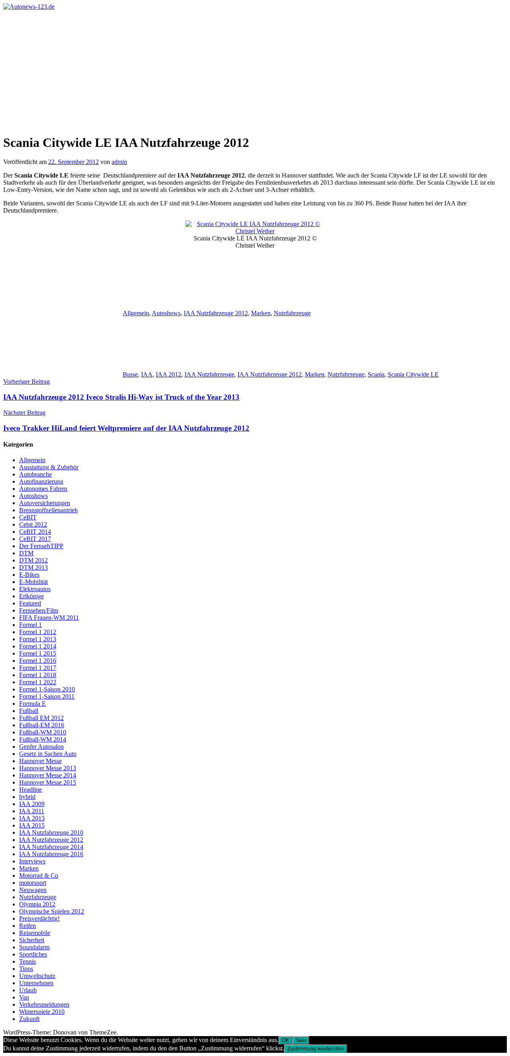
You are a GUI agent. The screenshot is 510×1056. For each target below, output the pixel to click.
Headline (30, 789)
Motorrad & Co (38, 875)
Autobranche (35, 474)
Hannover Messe (40, 760)
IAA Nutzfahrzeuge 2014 (51, 846)
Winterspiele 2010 (42, 1011)
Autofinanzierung (41, 481)
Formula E (32, 703)
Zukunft (29, 1018)
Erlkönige (31, 596)
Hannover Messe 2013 (47, 768)
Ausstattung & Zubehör (48, 467)
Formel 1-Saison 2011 (47, 696)
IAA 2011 (31, 811)
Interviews (32, 861)
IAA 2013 (32, 818)
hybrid (27, 796)
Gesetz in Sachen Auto (47, 753)
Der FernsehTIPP (41, 546)
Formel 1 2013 (37, 639)
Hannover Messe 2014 (47, 775)
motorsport (32, 882)
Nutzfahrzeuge (292, 313)
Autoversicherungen (44, 503)
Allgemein (136, 313)
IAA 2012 (168, 374)
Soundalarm (34, 947)
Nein (301, 1040)
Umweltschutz (37, 975)
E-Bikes (29, 574)
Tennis (27, 961)
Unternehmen (36, 983)
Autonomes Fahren (43, 488)
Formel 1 (30, 624)
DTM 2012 (33, 560)
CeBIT (28, 517)
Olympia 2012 (37, 904)
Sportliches (33, 954)
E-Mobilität (33, 581)
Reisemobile (34, 932)
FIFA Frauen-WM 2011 (49, 617)
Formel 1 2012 (37, 632)
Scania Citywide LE (413, 374)
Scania (376, 374)
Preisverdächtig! (39, 918)
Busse (130, 374)
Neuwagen (33, 889)
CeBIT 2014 (35, 531)
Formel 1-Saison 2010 (47, 689)
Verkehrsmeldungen (44, 1004)
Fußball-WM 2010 (42, 732)
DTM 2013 (33, 567)
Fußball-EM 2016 (41, 725)
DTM (26, 553)
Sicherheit (31, 940)
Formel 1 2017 (37, 667)
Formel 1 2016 (37, 660)
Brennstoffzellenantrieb (48, 510)
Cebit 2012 (33, 524)
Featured (30, 603)
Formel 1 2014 (37, 646)
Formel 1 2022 (37, 682)
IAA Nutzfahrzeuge (209, 374)
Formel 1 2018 (37, 674)
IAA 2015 (32, 825)
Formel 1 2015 (37, 653)
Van (24, 997)
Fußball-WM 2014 (42, 739)
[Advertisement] (255, 70)
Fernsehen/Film (38, 610)
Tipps (26, 968)
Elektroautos (35, 589)
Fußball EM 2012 (41, 717)
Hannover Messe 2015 (47, 782)
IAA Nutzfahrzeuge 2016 (51, 854)
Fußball (28, 710)
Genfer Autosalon (41, 746)
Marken (261, 313)
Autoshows (166, 313)
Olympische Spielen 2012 (51, 911)
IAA (147, 374)
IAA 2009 (32, 803)
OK (285, 1040)
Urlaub (28, 990)
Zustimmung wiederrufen (315, 1049)
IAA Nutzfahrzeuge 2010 (51, 832)
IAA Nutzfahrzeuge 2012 (216, 313)
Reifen (27, 925)
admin (119, 161)
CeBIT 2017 (35, 538)
